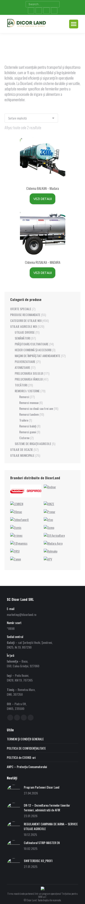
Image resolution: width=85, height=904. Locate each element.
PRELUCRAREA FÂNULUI (29, 379)
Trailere (23, 420)
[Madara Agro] (53, 543)
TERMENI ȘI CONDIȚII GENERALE (25, 739)
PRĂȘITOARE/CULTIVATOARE (32, 344)
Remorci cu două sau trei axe (36, 408)
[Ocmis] (15, 527)
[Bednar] (50, 486)
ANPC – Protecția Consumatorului (27, 766)
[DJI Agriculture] (54, 535)
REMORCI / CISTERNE (27, 390)
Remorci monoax (29, 402)
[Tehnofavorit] (19, 519)
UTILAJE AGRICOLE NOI (23, 326)
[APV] (48, 559)
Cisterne (24, 437)
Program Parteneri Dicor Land (41, 787)
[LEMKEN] (16, 503)
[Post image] (13, 791)
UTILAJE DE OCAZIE (21, 449)
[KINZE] (49, 503)
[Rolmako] (50, 551)
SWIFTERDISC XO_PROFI (38, 860)
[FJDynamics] (18, 543)
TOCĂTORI (21, 385)
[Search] (55, 4)
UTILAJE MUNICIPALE (22, 455)
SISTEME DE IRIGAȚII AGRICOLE (33, 443)
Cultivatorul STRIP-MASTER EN (42, 842)
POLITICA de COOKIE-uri (21, 757)
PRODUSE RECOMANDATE (25, 314)
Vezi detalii (42, 198)
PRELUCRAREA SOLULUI (29, 373)
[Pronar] (49, 511)
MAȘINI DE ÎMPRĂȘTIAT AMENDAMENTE (37, 355)
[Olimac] (16, 511)
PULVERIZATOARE (25, 361)
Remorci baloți (27, 426)
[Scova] (49, 527)
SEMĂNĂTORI (22, 338)
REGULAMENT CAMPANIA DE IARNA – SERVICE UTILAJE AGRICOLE (51, 826)
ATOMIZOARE (22, 367)
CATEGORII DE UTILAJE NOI (25, 320)
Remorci (24, 396)
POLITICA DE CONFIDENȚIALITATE (26, 748)
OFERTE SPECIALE (20, 308)
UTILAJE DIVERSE (25, 332)
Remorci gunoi (27, 431)
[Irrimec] (16, 535)
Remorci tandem (29, 414)
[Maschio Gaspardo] (25, 495)
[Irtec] (48, 519)
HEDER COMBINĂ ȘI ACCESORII (33, 349)
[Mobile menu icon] (73, 24)
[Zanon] (15, 559)
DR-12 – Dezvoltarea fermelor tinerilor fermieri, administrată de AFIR (47, 807)
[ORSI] (14, 551)
